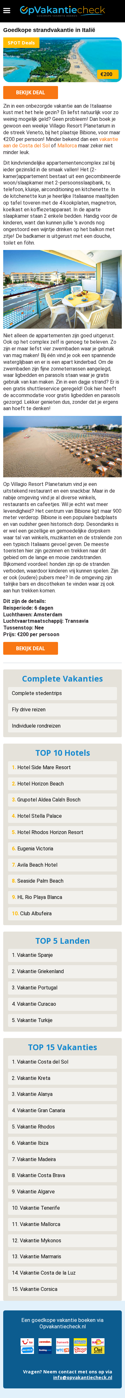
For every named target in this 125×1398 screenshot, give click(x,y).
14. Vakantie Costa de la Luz (44, 1273)
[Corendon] (45, 1341)
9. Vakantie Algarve (33, 1192)
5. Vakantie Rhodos (33, 1127)
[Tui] (27, 1341)
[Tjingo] (80, 1349)
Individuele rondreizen (36, 726)
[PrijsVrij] (27, 1349)
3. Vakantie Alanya (32, 1094)
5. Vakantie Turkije (32, 1020)
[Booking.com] (45, 1349)
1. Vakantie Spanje (32, 955)
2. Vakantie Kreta (31, 1078)
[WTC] (62, 1349)
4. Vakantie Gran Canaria (38, 1110)
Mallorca (67, 146)
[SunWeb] (62, 1341)
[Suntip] (98, 1341)
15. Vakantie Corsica (34, 1289)
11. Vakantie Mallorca (36, 1224)
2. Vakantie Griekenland (38, 971)
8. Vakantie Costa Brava (38, 1175)
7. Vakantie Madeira (34, 1159)
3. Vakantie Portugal (34, 988)
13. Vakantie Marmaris (36, 1257)
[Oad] (98, 1349)
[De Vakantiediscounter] (80, 1341)
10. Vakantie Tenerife (36, 1208)
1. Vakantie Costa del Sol (40, 1062)
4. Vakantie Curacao (34, 1004)
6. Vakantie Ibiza (30, 1143)
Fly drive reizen (29, 710)
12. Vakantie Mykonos (36, 1241)
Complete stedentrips (37, 693)
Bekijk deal (30, 92)
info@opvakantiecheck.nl (82, 1377)
